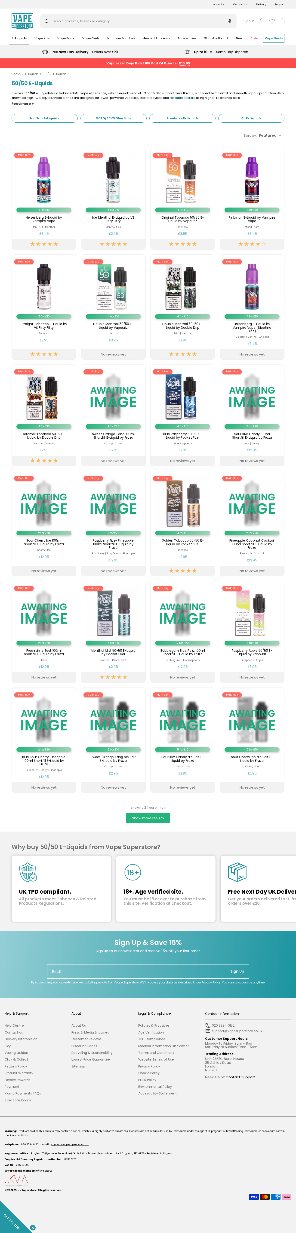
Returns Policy (16, 1066)
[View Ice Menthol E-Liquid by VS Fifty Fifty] (113, 198)
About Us (219, 4)
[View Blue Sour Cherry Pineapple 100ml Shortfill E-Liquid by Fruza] (44, 740)
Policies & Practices (154, 1025)
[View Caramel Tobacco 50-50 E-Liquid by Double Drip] (44, 415)
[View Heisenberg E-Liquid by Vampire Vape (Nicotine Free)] (252, 307)
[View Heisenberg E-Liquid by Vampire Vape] (44, 198)
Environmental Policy (155, 1086)
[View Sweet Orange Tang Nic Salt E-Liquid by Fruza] (113, 740)
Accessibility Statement (157, 1093)
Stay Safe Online (18, 1100)
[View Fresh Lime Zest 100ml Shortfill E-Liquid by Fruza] (44, 631)
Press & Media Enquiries (90, 1032)
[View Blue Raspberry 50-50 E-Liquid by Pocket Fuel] (183, 415)
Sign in (249, 21)
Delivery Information (21, 1039)
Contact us (14, 1032)
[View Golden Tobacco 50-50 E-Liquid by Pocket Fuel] (183, 523)
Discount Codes (84, 1046)
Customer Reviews (86, 1039)
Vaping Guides (16, 1053)
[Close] (32, 1227)
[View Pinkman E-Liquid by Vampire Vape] (252, 198)
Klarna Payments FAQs (23, 1093)
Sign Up (237, 971)
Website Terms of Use (156, 1059)
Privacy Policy (211, 982)
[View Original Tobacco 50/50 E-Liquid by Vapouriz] (183, 198)
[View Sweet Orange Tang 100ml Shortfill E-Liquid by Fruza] (113, 415)
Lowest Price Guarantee (90, 1059)
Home (16, 74)
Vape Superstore (25, 1190)
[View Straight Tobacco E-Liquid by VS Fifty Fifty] (44, 307)
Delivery (261, 4)
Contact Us (240, 4)
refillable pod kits (182, 98)
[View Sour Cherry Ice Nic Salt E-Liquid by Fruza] (252, 740)
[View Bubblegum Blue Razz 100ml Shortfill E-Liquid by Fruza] (183, 631)
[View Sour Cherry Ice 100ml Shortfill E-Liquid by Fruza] (44, 523)
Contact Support (240, 1077)
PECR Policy (147, 1080)
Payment (12, 1086)
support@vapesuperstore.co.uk (70, 1144)
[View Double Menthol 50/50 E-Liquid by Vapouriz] (113, 307)
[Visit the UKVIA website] (148, 1181)
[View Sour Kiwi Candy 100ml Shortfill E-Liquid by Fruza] (252, 415)
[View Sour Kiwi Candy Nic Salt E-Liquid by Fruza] (183, 740)
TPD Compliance (151, 1039)
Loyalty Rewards (17, 1080)
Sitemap (78, 1066)
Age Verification (151, 1032)
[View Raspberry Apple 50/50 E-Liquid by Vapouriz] (252, 631)
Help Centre (14, 1025)
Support (279, 4)
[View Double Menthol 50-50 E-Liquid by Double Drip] (183, 307)
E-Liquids (31, 74)
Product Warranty (19, 1073)
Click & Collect (16, 1059)
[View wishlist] (272, 21)
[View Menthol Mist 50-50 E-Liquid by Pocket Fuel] (113, 631)
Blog (8, 1046)
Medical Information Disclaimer (163, 1046)
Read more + (23, 104)
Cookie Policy (149, 1073)
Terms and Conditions (156, 1053)
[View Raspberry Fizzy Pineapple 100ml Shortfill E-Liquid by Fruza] (113, 523)
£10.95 (184, 63)
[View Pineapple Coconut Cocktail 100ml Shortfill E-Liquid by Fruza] (252, 523)
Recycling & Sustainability (92, 1053)
